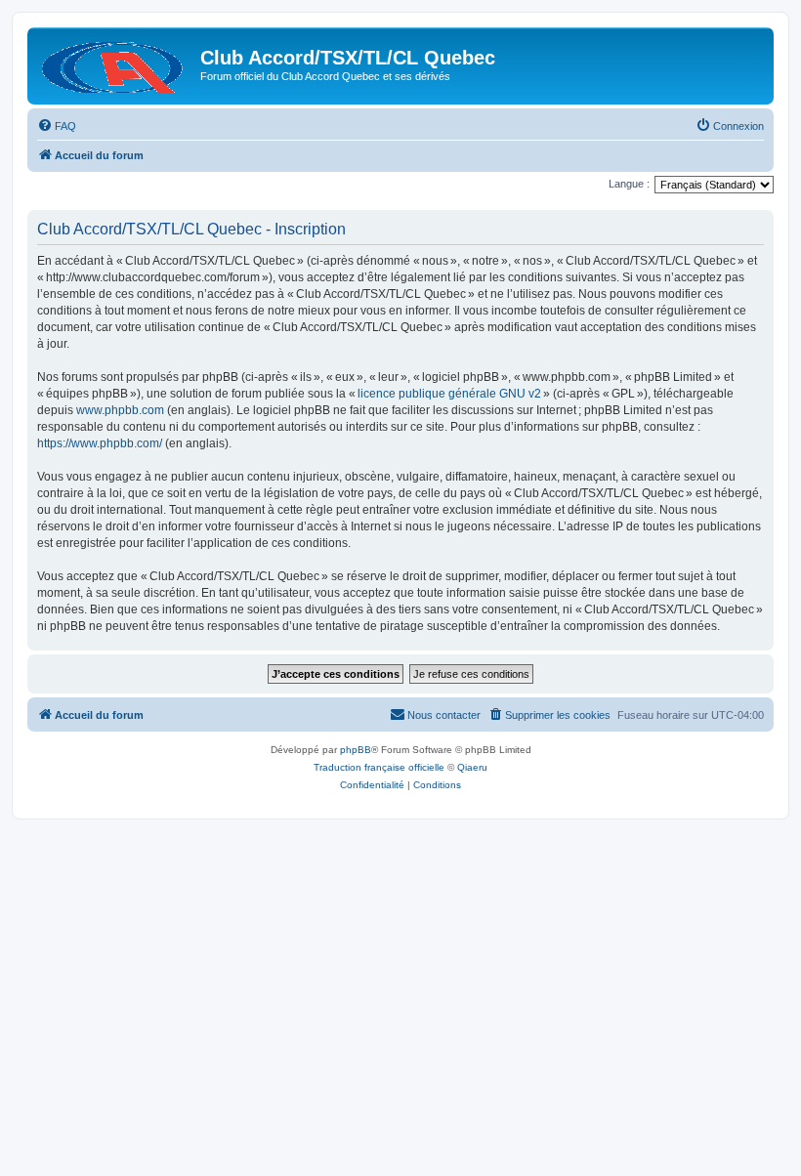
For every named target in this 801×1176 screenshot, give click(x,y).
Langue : (629, 183)
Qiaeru (472, 767)
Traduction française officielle (379, 767)
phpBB (355, 749)
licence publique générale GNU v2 (449, 393)
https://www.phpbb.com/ (99, 443)
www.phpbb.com (120, 410)
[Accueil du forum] (116, 63)
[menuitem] (56, 126)
